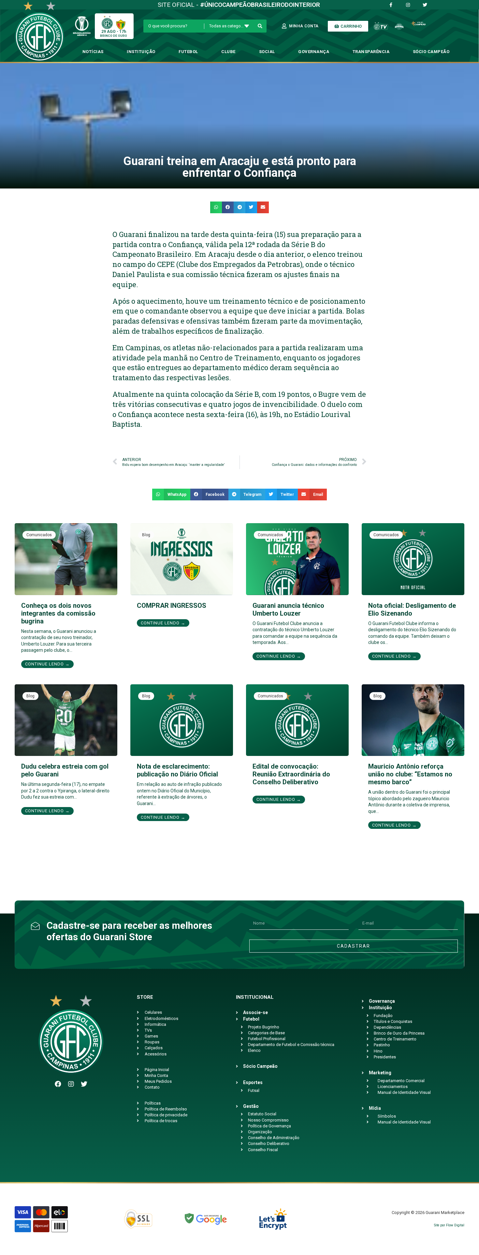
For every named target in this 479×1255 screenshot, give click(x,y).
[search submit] (260, 26)
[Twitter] (84, 1084)
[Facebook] (58, 1084)
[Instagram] (71, 1084)
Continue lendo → (47, 664)
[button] (216, 207)
